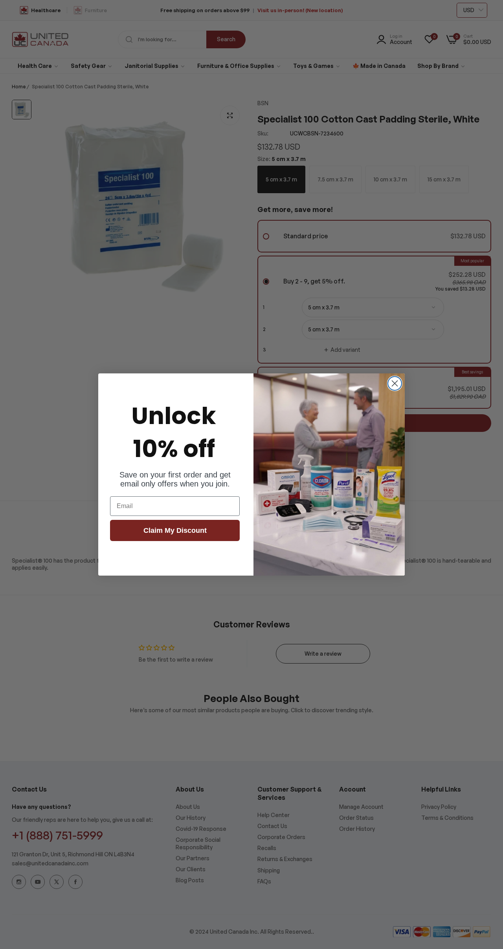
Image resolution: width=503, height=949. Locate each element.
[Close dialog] (395, 383)
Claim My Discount (175, 530)
